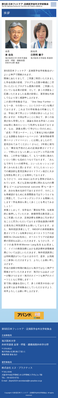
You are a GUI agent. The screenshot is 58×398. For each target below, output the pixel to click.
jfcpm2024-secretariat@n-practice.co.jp (25, 381)
